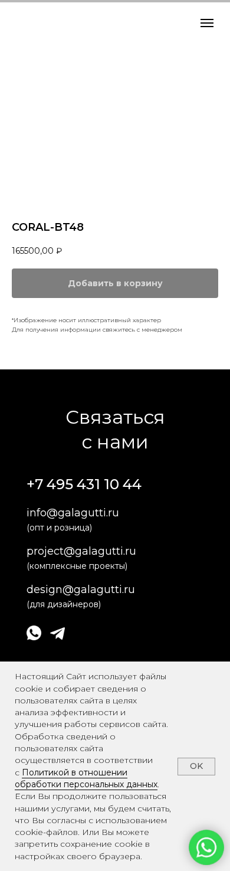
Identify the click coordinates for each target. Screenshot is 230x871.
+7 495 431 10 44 (84, 484)
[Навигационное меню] (207, 23)
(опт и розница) (59, 527)
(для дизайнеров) (64, 604)
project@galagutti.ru (81, 551)
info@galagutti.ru (73, 512)
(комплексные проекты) (77, 566)
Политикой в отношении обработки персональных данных (86, 778)
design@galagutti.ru (81, 589)
